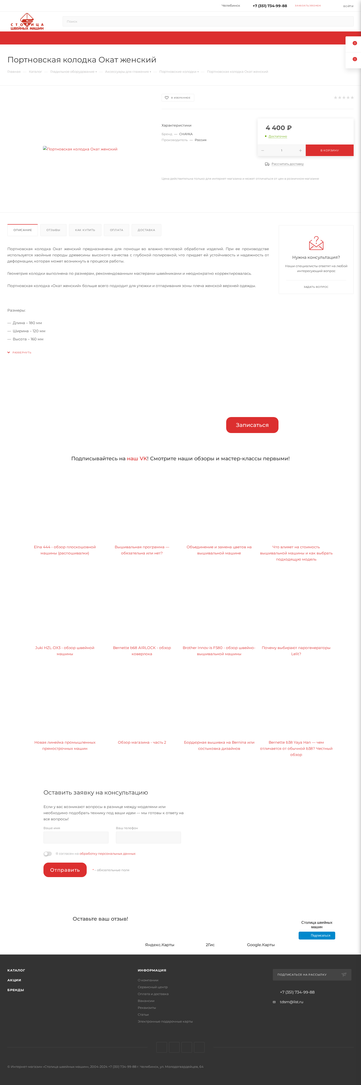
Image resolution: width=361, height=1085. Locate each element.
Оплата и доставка (153, 994)
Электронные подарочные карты (165, 1021)
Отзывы (53, 230)
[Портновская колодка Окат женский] (80, 149)
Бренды (15, 990)
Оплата (116, 230)
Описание (23, 230)
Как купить (85, 230)
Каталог (16, 970)
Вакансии (146, 1001)
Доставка (146, 230)
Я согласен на (96, 853)
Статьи (143, 1014)
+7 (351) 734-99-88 (270, 5)
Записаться (252, 425)
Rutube (186, 1047)
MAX (199, 1047)
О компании (148, 980)
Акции (14, 980)
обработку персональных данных (108, 853)
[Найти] (348, 21)
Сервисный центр (153, 987)
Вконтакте (161, 1047)
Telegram (174, 1047)
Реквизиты (147, 1008)
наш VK (137, 458)
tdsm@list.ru (291, 1001)
